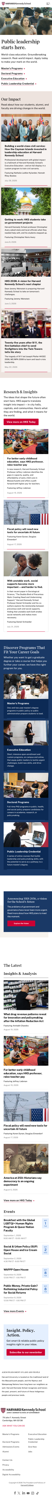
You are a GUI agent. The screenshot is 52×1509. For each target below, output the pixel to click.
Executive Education (13, 78)
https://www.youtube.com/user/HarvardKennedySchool (28, 1493)
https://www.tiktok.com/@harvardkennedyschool (37, 1493)
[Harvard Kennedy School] (16, 3)
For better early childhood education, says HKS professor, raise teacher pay (25, 461)
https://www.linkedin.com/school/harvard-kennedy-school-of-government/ (24, 1493)
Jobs (30, 1451)
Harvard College (27, 1485)
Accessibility (8, 1470)
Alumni (5, 1451)
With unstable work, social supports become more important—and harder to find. (25, 583)
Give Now (32, 1447)
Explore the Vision (21, 923)
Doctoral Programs (12, 73)
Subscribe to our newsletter (26, 1352)
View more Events (14, 1311)
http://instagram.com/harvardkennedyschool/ (33, 1493)
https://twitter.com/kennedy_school (19, 1493)
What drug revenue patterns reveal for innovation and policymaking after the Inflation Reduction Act (25, 1018)
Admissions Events (10, 1447)
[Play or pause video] (47, 12)
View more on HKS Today (21, 421)
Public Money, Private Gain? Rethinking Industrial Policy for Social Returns (21, 1289)
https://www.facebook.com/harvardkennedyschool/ (15, 1493)
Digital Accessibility (11, 1474)
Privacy (5, 1465)
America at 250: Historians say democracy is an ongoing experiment (22, 1181)
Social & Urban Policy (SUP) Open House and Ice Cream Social (20, 1250)
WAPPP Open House (16, 1269)
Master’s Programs (12, 68)
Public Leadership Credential (17, 83)
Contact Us (7, 1460)
